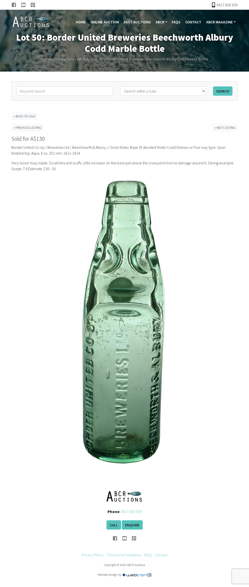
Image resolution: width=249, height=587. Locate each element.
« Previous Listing (27, 127)
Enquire (132, 524)
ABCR (160, 21)
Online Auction (104, 21)
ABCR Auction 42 (90, 58)
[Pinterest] (32, 4)
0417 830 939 (131, 511)
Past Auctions (137, 21)
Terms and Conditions (124, 554)
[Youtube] (25, 4)
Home (81, 21)
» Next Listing (224, 127)
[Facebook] (16, 4)
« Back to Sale (25, 116)
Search (222, 91)
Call (114, 524)
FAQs (176, 21)
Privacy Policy (93, 554)
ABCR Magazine (219, 21)
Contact (193, 21)
